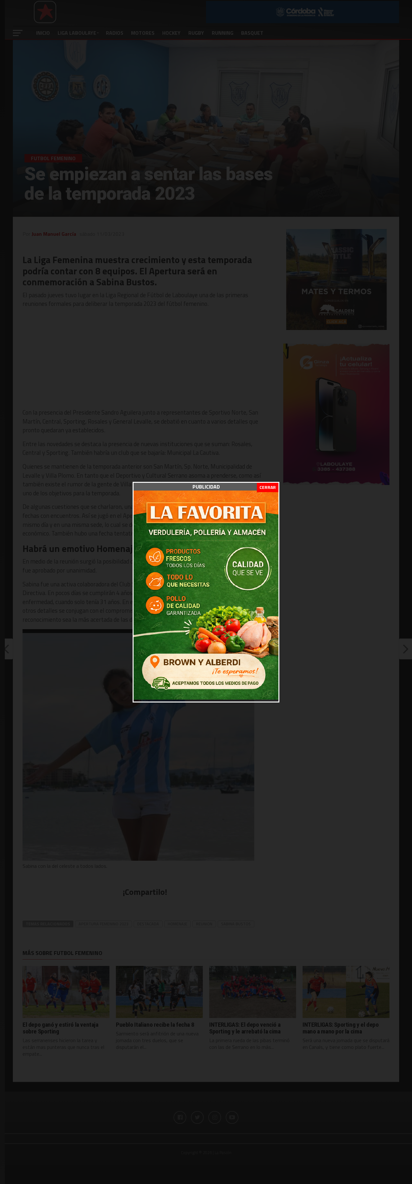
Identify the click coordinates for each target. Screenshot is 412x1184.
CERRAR (267, 487)
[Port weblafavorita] (206, 698)
